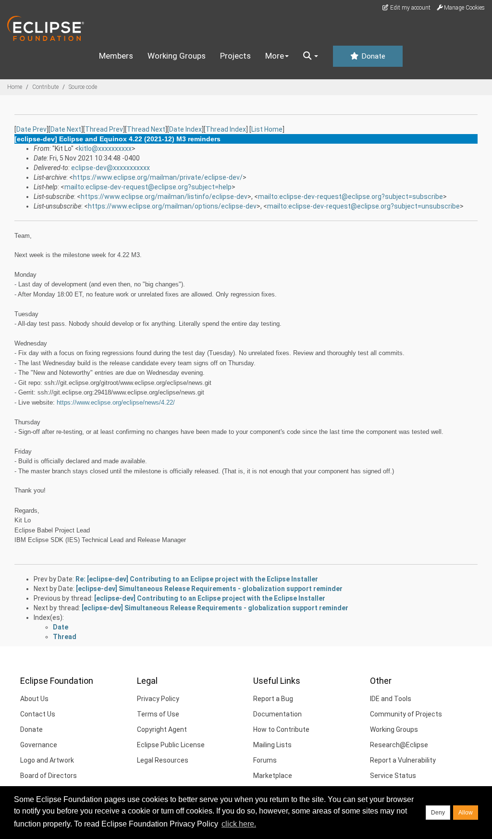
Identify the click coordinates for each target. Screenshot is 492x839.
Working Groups (177, 56)
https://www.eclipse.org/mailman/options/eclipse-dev (172, 206)
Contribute (45, 87)
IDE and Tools (390, 699)
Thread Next (146, 129)
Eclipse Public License (171, 745)
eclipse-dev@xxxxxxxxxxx (110, 168)
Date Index (185, 129)
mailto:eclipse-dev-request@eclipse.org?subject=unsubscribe (363, 206)
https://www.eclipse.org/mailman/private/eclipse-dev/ (158, 177)
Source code (83, 87)
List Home (267, 129)
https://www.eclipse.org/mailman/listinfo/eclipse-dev (164, 196)
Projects (235, 56)
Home (14, 87)
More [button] (274, 56)
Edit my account (409, 7)
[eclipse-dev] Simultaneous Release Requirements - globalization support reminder (209, 588)
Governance (38, 745)
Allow (465, 812)
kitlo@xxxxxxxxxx (105, 148)
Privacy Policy (158, 699)
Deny (438, 812)
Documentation (277, 714)
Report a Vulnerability (403, 760)
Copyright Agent (162, 729)
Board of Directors (48, 775)
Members (116, 56)
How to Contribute (281, 729)
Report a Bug (273, 699)
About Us (34, 699)
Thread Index (226, 129)
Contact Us (37, 714)
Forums (265, 760)
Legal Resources (162, 760)
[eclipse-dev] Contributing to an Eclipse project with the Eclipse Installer (209, 598)
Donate (372, 56)
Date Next (65, 129)
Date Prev (31, 129)
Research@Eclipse (399, 745)
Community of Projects (406, 714)
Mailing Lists (272, 745)
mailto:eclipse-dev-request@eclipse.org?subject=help (148, 187)
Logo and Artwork (47, 760)
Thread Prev (104, 129)
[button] (310, 56)
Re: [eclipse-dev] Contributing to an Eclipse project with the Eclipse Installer (196, 579)
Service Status (393, 775)
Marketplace (272, 775)
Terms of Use (158, 714)
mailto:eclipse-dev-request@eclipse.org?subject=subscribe (350, 196)
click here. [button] (238, 824)
